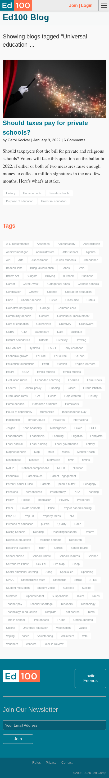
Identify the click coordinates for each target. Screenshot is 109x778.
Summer (11, 596)
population (44, 499)
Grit (37, 395)
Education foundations (20, 363)
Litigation (77, 435)
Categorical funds (58, 283)
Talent (80, 596)
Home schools (32, 193)
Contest (44, 315)
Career (10, 283)
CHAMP (34, 291)
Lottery (90, 443)
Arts (21, 260)
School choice (15, 556)
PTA (71, 516)
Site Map (59, 563)
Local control (14, 443)
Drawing (81, 340)
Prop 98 (29, 516)
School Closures (69, 556)
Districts (43, 340)
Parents (45, 483)
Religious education (18, 539)
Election (62, 363)
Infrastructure (36, 419)
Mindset (34, 459)
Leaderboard (14, 435)
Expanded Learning (47, 380)
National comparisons (35, 468)
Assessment (39, 260)
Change (52, 291)
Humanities (47, 411)
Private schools (59, 193)
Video (25, 636)
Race (77, 523)
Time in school (15, 619)
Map (37, 451)
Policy (10, 499)
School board (79, 547)
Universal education (53, 201)
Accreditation (91, 243)
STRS (93, 579)
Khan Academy (32, 428)
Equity (10, 371)
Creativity (65, 323)
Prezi (9, 508)
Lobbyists (96, 435)
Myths (86, 459)
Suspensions (60, 596)
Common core (67, 308)
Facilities (73, 380)
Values (83, 627)
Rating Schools (15, 531)
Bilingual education (42, 267)
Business (87, 275)
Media (66, 451)
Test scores (72, 611)
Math (51, 451)
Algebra (91, 252)
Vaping (10, 636)
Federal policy (33, 388)
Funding (54, 388)
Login (87, 5)
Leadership (37, 435)
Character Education (78, 291)
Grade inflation (92, 388)
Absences (43, 243)
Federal (11, 388)
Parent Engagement (63, 476)
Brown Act (12, 275)
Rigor (41, 547)
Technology (88, 603)
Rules (36, 762)
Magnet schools (16, 451)
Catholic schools (88, 283)
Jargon (10, 428)
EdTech (79, 355)
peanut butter (66, 483)
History (10, 193)
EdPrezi (41, 355)
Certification (13, 291)
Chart (9, 300)
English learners (85, 363)
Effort (45, 363)
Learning (57, 435)
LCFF (93, 428)
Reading (38, 531)
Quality (61, 523)
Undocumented (83, 619)
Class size (72, 300)
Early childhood (73, 348)
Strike (78, 579)
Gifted (71, 388)
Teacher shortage (41, 603)
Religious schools (50, 539)
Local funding (38, 443)
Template (50, 611)
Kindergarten (58, 428)
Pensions (12, 491)
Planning (93, 491)
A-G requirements (17, 243)
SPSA (9, 579)
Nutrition (78, 468)
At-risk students (66, 260)
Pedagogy (89, 483)
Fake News (94, 380)
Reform (89, 531)
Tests (91, 611)
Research (75, 539)
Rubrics (58, 547)
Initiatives (59, 419)
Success (68, 587)
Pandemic (12, 476)
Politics (25, 499)
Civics (53, 300)
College (45, 308)
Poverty (64, 499)
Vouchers (12, 644)
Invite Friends (90, 678)
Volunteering (45, 636)
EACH (52, 348)
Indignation (13, 419)
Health (52, 395)
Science (93, 556)
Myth (71, 459)
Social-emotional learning (22, 571)
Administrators (45, 252)
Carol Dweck (31, 283)
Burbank (68, 275)
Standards (59, 579)
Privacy (51, 762)
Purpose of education (19, 201)
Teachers (67, 603)
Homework (72, 403)
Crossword (86, 323)
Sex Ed (41, 563)
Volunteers (67, 636)
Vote (85, 636)
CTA (24, 331)
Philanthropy (58, 491)
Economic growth (17, 355)
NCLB (61, 468)
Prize (51, 508)
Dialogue (76, 331)
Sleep (76, 563)
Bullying (50, 275)
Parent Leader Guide (19, 483)
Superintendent (34, 596)
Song (49, 571)
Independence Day (74, 411)
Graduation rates (17, 395)
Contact (66, 762)
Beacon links (14, 267)
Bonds (66, 267)
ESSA (25, 371)
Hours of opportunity (19, 411)
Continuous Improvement (73, 315)
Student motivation (18, 587)
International (80, 419)
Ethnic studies (46, 371)
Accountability (66, 243)
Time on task (40, 619)
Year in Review (53, 644)
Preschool (83, 499)
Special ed (66, 571)
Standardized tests (33, 579)
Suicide (86, 587)
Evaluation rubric (17, 380)
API (8, 260)
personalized (34, 491)
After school (70, 252)
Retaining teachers (18, 547)
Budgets (32, 275)
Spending (87, 571)
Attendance (91, 260)
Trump (61, 619)
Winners (31, 644)
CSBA (10, 331)
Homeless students (44, 403)
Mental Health (86, 451)
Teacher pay (14, 603)
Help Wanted (72, 395)
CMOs (91, 300)
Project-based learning (77, 508)
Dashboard (42, 331)
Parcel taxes (34, 476)
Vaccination (63, 627)
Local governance (66, 443)
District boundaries (18, 340)
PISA (77, 491)
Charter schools (31, 300)
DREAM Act (13, 348)
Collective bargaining (19, 308)
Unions (10, 627)
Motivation (53, 459)
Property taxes (51, 516)
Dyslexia (34, 348)
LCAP (78, 428)
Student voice (46, 587)
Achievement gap (17, 252)
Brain (81, 267)
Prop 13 (11, 516)
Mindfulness (13, 459)
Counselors (43, 323)
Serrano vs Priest (17, 563)
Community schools (18, 315)
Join (73, 5)
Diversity (62, 340)
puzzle (45, 523)
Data (60, 331)
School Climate (41, 556)
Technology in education (21, 611)
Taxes (96, 596)
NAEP (10, 468)
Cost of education (17, 323)
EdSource (60, 355)
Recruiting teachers (64, 531)
